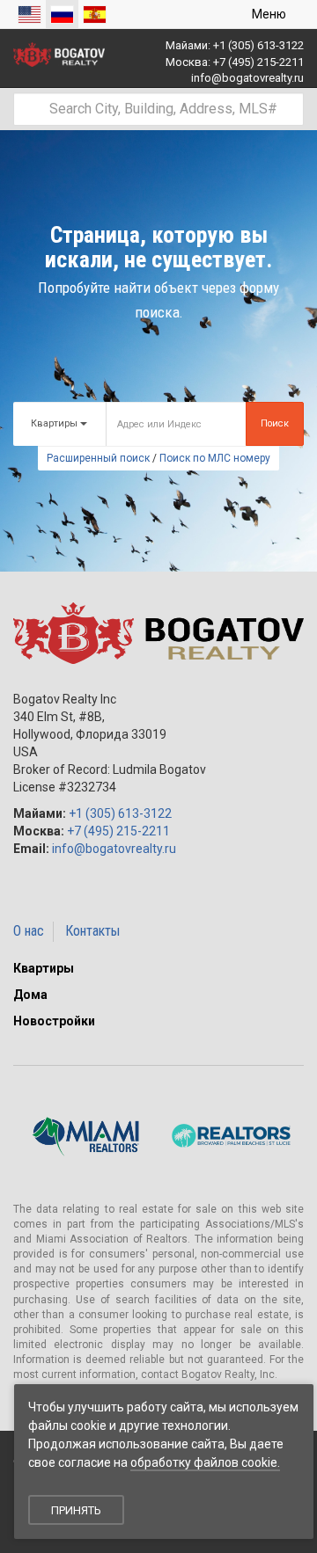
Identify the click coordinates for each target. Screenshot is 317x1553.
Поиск (275, 423)
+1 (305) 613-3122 (258, 45)
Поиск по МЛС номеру (214, 458)
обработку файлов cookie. (205, 1462)
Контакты (92, 930)
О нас (28, 930)
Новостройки (54, 1021)
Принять (76, 1510)
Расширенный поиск (98, 458)
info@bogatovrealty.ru (247, 77)
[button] (299, 968)
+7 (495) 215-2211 (258, 62)
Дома (30, 995)
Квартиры (43, 968)
